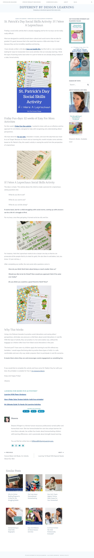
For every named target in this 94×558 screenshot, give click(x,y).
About (66, 2)
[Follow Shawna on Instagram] (16, 445)
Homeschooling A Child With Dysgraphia (13, 530)
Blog (75, 2)
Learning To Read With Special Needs (51, 454)
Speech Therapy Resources (32, 2)
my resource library (38, 371)
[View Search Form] (91, 2)
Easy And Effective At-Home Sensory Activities (33, 530)
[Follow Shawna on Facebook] (12, 445)
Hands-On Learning (21, 18)
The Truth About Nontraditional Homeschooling (32, 496)
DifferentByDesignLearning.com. (43, 441)
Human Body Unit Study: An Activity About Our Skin (16, 456)
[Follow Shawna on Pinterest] (22, 445)
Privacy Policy (64, 555)
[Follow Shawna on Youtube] (19, 445)
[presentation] (14, 482)
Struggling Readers (10, 2)
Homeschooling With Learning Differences (40, 18)
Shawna (14, 418)
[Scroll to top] (90, 555)
